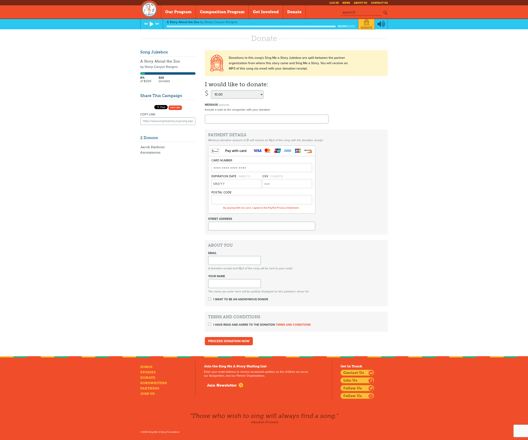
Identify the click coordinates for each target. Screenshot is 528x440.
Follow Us (352, 388)
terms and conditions (293, 324)
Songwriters (153, 383)
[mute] (381, 24)
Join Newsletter (222, 385)
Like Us (350, 380)
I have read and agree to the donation (261, 324)
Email (212, 253)
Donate (294, 11)
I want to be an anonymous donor (240, 299)
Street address (220, 219)
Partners (149, 388)
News (346, 2)
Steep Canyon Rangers (161, 67)
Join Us (147, 394)
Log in (334, 2)
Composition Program (222, 11)
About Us (360, 2)
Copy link (175, 107)
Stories (148, 372)
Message (217, 104)
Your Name (216, 276)
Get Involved (266, 11)
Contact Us (379, 2)
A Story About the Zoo (160, 61)
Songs (146, 367)
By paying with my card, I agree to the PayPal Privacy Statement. (261, 207)
